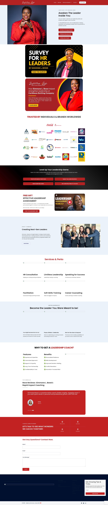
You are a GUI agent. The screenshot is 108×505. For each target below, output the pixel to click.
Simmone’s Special (66, 2)
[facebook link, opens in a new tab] (81, 503)
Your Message (26, 457)
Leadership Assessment (77, 490)
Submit (25, 469)
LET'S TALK (82, 2)
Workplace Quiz (75, 487)
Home (55, 2)
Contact (75, 2)
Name (24, 444)
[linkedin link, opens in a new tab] (83, 503)
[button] (70, 202)
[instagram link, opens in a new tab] (85, 503)
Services (59, 2)
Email (24, 450)
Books (73, 492)
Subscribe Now (95, 493)
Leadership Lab (75, 489)
